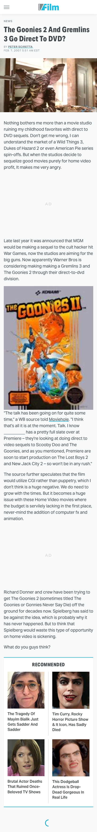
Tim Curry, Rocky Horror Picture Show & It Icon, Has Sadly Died (70, 722)
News (8, 21)
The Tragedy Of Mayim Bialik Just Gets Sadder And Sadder (23, 721)
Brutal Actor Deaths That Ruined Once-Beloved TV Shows (25, 786)
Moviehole (59, 419)
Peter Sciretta (20, 46)
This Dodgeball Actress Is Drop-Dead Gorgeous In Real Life (68, 789)
